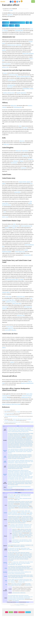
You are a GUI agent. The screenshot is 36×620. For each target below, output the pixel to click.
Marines (9, 502)
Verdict (23, 479)
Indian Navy (21, 141)
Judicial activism (26, 474)
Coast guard (19, 506)
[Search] (21, 1)
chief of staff (7, 330)
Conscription (21, 580)
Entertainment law (19, 437)
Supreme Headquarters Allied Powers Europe (11, 404)
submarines (15, 161)
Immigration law (29, 438)
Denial (16, 557)
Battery (30, 529)
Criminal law (29, 427)
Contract (25, 427)
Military (27, 22)
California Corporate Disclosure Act (23, 76)
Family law (9, 438)
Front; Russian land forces (21, 522)
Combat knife (14, 535)
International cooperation (12, 599)
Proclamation (29, 454)
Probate (9, 444)
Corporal (9, 431)
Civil (16, 430)
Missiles (20, 535)
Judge (9, 474)
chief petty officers (6, 292)
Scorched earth (20, 577)
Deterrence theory (26, 579)
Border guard (15, 506)
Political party (12, 484)
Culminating (13, 576)
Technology (18, 494)
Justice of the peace (13, 474)
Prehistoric (18, 553)
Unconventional (10, 560)
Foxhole (28, 567)
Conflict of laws (27, 434)
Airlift (18, 566)
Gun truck (13, 527)
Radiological (26, 558)
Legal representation (11, 477)
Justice (15, 476)
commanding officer (19, 30)
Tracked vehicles (20, 524)
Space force (12, 502)
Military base (15, 546)
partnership (9, 86)
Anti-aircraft (27, 527)
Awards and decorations (26, 498)
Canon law (31, 460)
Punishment (31, 430)
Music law (25, 443)
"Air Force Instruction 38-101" (9, 413)
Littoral (28, 512)
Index (28, 489)
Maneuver (13, 573)
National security (10, 495)
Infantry (17, 510)
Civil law (15, 427)
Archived (14, 420)
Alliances (13, 579)
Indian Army (6, 144)
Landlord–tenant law (18, 442)
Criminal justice (16, 471)
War (8, 552)
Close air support (17, 514)
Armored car (26, 525)
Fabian (22, 576)
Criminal (18, 430)
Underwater (28, 563)
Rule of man (17, 468)
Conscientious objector (27, 596)
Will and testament (16, 444)
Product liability (22, 444)
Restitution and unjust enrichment (16, 431)
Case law (17, 451)
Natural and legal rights (11, 451)
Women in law (10, 487)
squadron (17, 225)
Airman (22, 495)
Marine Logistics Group (20, 251)
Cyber (13, 557)
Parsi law (26, 461)
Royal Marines (25, 150)
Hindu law (16, 461)
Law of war (23, 442)
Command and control (11, 501)
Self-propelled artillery (19, 527)
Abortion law (10, 433)
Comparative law (19, 464)
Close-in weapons (26, 541)
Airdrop (24, 566)
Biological (12, 556)
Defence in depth (18, 576)
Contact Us (11, 612)
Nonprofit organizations (21, 92)
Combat (16, 524)
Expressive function (25, 464)
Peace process (26, 595)
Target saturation (14, 570)
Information (20, 564)
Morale (17, 568)
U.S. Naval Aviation (27, 255)
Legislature (27, 483)
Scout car (29, 525)
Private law (9, 430)
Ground (12, 524)
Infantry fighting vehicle (14, 525)
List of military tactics (11, 566)
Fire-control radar (17, 548)
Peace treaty (17, 579)
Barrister (25, 476)
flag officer (14, 330)
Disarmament (10, 596)
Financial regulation (19, 438)
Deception (27, 576)
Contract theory (13, 464)
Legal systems (5, 461)
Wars (13, 583)
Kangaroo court (21, 475)
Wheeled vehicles (26, 524)
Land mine (29, 536)
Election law (10, 437)
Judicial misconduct (16, 475)
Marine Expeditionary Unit (26, 225)
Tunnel (14, 564)
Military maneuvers (27, 507)
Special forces (17, 502)
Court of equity (15, 482)
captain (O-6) (10, 328)
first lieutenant (14, 162)
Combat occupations (11, 507)
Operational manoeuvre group (20, 573)
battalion (24, 181)
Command (12, 514)
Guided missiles (14, 539)
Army (26, 501)
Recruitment (29, 494)
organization (10, 14)
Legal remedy (26, 472)
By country (26, 506)
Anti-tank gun (14, 534)
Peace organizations (16, 600)
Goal (11, 577)
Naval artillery (24, 539)
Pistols (13, 531)
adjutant (4, 347)
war (20, 492)
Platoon (16, 520)
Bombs (18, 542)
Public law (26, 430)
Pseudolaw (9, 468)
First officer (11, 10)
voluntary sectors (10, 92)
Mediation (12, 580)
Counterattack (13, 567)
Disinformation (19, 557)
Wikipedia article (22, 604)
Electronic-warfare (23, 514)
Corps (30, 517)
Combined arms (29, 556)
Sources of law (5, 451)
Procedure (13, 430)
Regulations (10, 452)
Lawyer (31, 476)
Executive (26, 482)
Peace (9, 595)
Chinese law (17, 460)
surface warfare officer (16, 303)
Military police (24, 505)
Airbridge (21, 566)
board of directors (11, 80)
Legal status (31, 472)
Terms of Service (21, 612)
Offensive (16, 577)
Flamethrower (26, 534)
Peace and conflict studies (14, 595)
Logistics (23, 506)
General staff (17, 517)
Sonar (15, 549)
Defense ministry (18, 501)
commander (23, 167)
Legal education (17, 483)
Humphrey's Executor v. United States (14, 45)
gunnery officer (15, 279)
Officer (29, 495)
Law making (5, 456)
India (31, 22)
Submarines (10, 513)
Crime (32, 427)
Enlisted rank (26, 495)
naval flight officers (11, 300)
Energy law (14, 437)
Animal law (19, 433)
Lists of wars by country (16, 592)
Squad (18, 520)
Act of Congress (14, 458)
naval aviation (5, 306)
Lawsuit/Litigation (16, 472)
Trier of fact (16, 479)
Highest (12, 499)
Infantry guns (29, 530)
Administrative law (6, 22)
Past (30, 580)
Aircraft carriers (14, 513)
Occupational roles (23, 494)
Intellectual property (11, 439)
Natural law (30, 450)
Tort (27, 431)
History (15, 494)
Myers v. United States (6, 63)
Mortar (16, 536)
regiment (29, 181)
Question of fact (24, 477)
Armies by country (19, 516)
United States (12, 25)
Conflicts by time (22, 592)
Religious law (27, 460)
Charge (9, 567)
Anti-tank (28, 535)
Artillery (26, 510)
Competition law (21, 434)
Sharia (29, 461)
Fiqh (12, 472)
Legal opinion (22, 472)
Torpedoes (17, 541)
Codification (15, 454)
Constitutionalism (11, 471)
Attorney (22, 476)
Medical (20, 505)
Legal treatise (29, 451)
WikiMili (2, 1)
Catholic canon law (11, 461)
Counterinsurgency (19, 567)
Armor (20, 510)
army (31, 183)
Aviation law (24, 433)
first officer (25, 127)
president (4, 50)
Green (22, 563)
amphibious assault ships (11, 301)
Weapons (13, 529)
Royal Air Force (25, 155)
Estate (12, 444)
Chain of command (26, 516)
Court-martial (21, 471)
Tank (9, 525)
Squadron (19, 521)
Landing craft (20, 513)
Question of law (29, 477)
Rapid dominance (21, 568)
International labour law (27, 439)
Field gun (13, 530)
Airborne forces (22, 502)
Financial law (14, 438)
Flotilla (16, 521)
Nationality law (29, 443)
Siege (25, 568)
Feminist (30, 464)
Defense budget (25, 580)
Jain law (19, 461)
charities (5, 92)
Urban (9, 563)
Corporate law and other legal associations (17, 22)
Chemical (23, 556)
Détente (17, 596)
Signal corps (15, 512)
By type (13, 520)
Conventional (10, 557)
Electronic (26, 557)
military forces (14, 105)
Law (18, 425)
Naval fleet (23, 520)
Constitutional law (20, 427)
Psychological (21, 558)
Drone (23, 557)
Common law (13, 460)
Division (13, 521)
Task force (27, 520)
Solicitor (20, 477)
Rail (30, 527)
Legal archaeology (28, 442)
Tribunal (16, 484)
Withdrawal (21, 570)
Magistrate (18, 474)
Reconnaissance (14, 505)
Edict (21, 454)
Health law (24, 438)
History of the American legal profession (24, 486)
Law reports (24, 451)
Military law (21, 443)
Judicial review (27, 475)
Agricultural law (14, 433)
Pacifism (14, 596)
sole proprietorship (11, 85)
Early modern (30, 553)
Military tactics (19, 583)
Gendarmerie (29, 505)
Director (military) (24, 548)
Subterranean (10, 564)
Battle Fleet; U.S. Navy (13, 522)
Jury (12, 476)
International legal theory (12, 467)
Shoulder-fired (24, 535)
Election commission (21, 482)
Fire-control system (11, 548)
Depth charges (21, 541)
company (20, 181)
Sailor (19, 495)
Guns (13, 542)
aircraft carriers (8, 296)
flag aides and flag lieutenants (27, 383)
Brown (20, 563)
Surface (26, 512)
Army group (23, 517)
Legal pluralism (22, 460)
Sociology (21, 468)
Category (25, 489)
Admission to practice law (24, 470)
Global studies (21, 596)
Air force (31, 501)
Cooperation (21, 579)
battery (9, 225)
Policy (6, 580)
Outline (30, 489)
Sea (11, 563)
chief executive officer (13, 74)
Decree (18, 454)
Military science (23, 552)
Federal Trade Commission (28, 53)
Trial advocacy (12, 479)
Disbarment (26, 471)
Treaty (15, 457)
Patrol (31, 512)
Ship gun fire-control (25, 549)
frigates (21, 161)
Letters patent (21, 450)
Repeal (13, 457)
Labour (13, 442)
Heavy (24, 536)
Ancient (21, 553)
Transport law (10, 447)
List (18, 498)
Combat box (24, 521)
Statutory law (24, 431)
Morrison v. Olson (5, 67)
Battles (29, 583)
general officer (18, 192)
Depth (9, 577)
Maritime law (12, 443)
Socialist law (16, 462)
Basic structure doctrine (21, 458)
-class (21, 315)
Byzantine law (12, 462)
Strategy (13, 552)
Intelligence (10, 505)
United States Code (21, 296)
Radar (17, 549)
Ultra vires (20, 479)
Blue (17, 563)
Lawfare (9, 558)
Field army (27, 517)
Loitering (12, 558)
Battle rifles (27, 531)
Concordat (18, 457)
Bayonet (30, 534)
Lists (18, 525)
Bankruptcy (11, 434)
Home (7, 612)
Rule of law (13, 468)
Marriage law (17, 443)
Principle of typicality (26, 467)
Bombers (9, 514)
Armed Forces (23, 501)
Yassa (26, 462)
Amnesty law (28, 433)
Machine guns (17, 531)
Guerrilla (14, 568)
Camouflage (16, 556)
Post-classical (25, 553)
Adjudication (10, 470)
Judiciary (29, 482)
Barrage (9, 556)
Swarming (28, 568)
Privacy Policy (28, 612)
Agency (13, 483)
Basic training (21, 507)
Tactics (16, 552)
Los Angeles (18, 411)
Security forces (10, 506)
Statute (27, 457)
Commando (26, 502)
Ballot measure (10, 454)
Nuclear (18, 558)
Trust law (14, 447)
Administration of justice (16, 470)
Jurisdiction (10, 476)
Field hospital (22, 546)
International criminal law (19, 439)
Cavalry (23, 510)
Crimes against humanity (20, 599)
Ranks (16, 498)
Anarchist (9, 464)
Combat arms (14, 510)
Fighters (31, 513)
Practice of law (18, 476)
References (17, 25)
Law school (22, 483)
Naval (20, 539)
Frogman (30, 502)
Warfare (5, 556)
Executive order (24, 454)
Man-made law (26, 450)
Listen (33, 1)
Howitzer (18, 530)
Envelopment (10, 568)
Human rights (12, 450)
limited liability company (28, 88)
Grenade (20, 534)
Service (12, 494)
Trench (18, 570)
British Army (18, 150)
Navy (28, 501)
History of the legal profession (12, 486)
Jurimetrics (9, 442)
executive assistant (9, 326)
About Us (15, 612)
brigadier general (24, 397)
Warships (22, 512)
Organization (10, 516)
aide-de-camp (5, 216)
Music (15, 558)
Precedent (20, 451)
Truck (9, 527)
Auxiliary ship (24, 513)
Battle (11, 552)
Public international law (29, 444)
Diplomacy (27, 552)
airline (20, 126)
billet (14, 224)
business (5, 73)
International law (10, 553)
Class (25, 556)
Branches (5, 512)
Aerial (30, 541)
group (14, 227)
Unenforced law (18, 447)
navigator (22, 279)
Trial (8, 479)
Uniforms (20, 498)
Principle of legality (19, 467)
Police (9, 484)
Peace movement (21, 595)
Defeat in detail (24, 567)
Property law (23, 430)
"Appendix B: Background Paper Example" (11, 416)
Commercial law (16, 434)
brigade (3, 183)
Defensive (31, 576)
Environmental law (29, 437)
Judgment (22, 474)
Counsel (29, 476)
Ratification (10, 457)
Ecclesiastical (10, 482)
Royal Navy (31, 159)
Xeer (24, 462)
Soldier (17, 495)
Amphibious (14, 563)
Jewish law (22, 461)
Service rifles (23, 531)
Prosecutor (16, 477)
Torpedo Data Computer (15, 550)
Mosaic (25, 576)
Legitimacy (17, 450)
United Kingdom (5, 25)
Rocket (24, 530)
